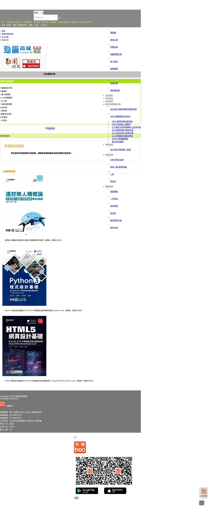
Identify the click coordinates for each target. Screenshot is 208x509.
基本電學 (10, 22)
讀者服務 (109, 187)
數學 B (89, 22)
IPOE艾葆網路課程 (120, 139)
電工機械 (36, 22)
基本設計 (18, 22)
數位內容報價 (118, 142)
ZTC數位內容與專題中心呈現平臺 (126, 127)
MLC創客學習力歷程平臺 (122, 130)
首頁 (3, 31)
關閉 (76, 498)
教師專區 (109, 145)
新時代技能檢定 (8, 34)
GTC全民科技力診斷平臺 (122, 133)
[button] (7, 404)
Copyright (4, 396)
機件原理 (44, 22)
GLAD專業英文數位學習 (122, 136)
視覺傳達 (74, 22)
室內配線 (82, 22)
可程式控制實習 (64, 22)
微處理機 (53, 22)
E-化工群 (5, 37)
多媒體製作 (27, 22)
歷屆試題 (109, 155)
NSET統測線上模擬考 (121, 124)
